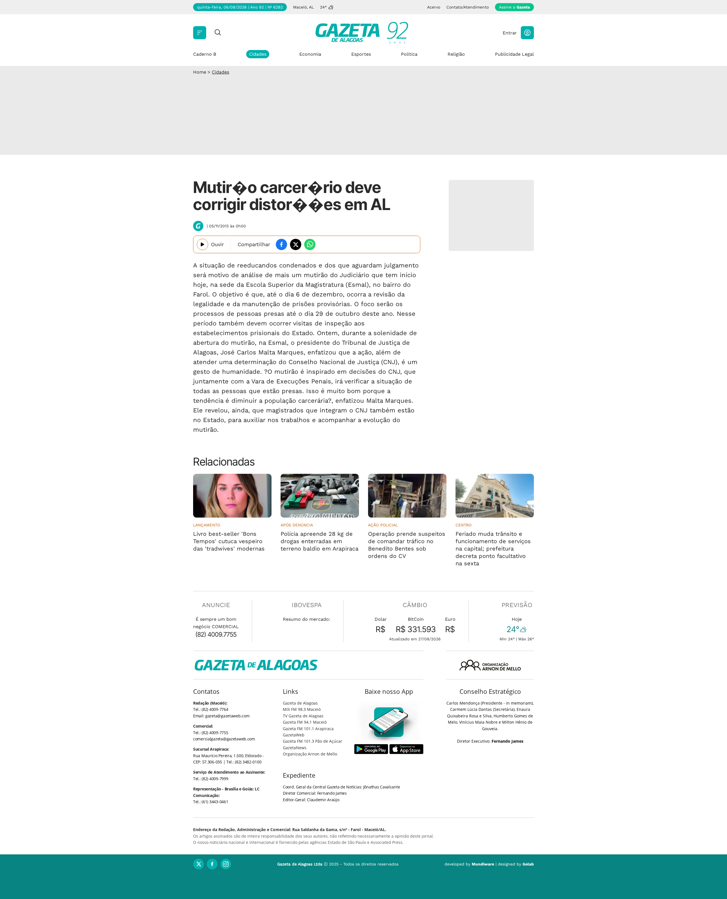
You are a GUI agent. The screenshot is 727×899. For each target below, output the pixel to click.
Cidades (257, 54)
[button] (527, 32)
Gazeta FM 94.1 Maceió (305, 722)
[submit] (218, 32)
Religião (456, 54)
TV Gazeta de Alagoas (303, 716)
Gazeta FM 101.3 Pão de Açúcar (312, 741)
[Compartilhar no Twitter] (295, 244)
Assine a (514, 7)
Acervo (433, 7)
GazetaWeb (293, 735)
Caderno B (204, 54)
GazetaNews (294, 747)
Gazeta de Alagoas (300, 703)
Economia (310, 54)
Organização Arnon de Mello (310, 754)
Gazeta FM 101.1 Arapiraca (308, 728)
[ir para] (389, 722)
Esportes (361, 54)
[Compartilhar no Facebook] (281, 244)
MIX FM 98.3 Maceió (302, 709)
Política (409, 54)
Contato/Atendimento (467, 7)
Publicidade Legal (514, 54)
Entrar (510, 33)
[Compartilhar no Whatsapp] (310, 244)
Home (199, 72)
